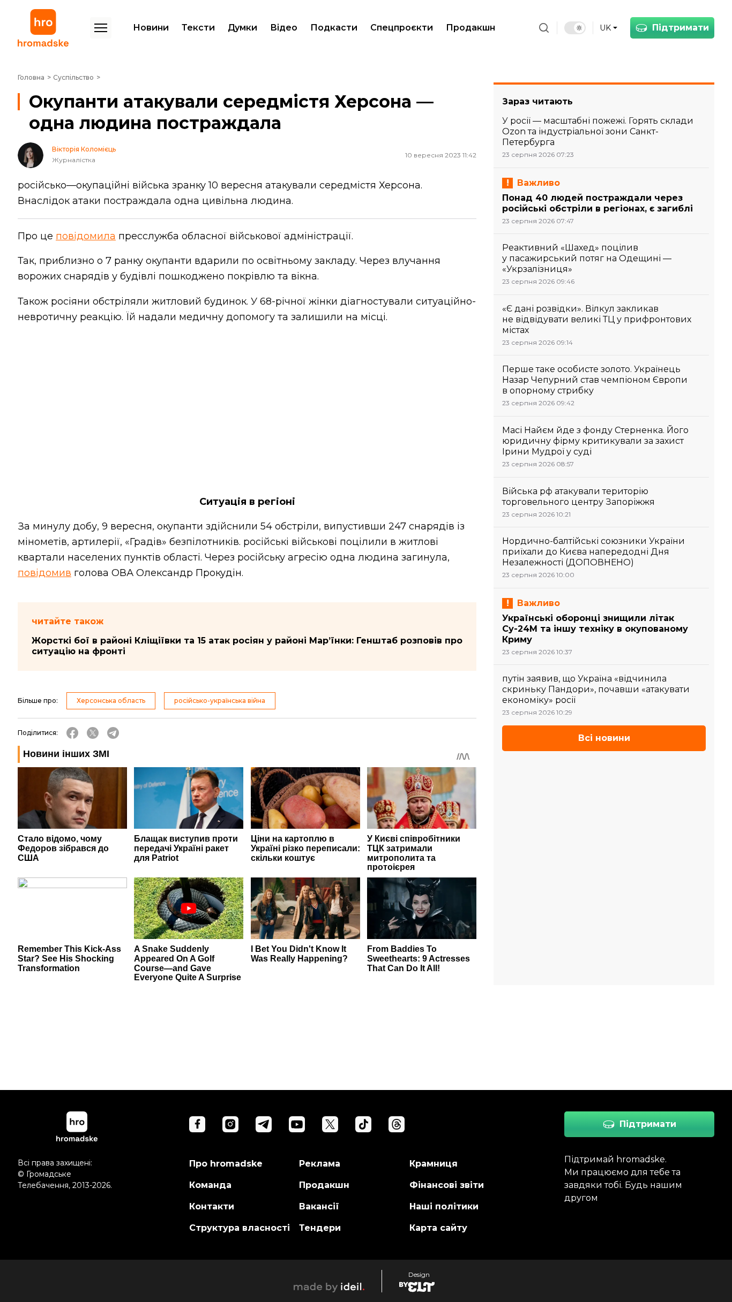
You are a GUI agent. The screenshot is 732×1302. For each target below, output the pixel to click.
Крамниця (433, 1164)
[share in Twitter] (93, 733)
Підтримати (680, 27)
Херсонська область (111, 701)
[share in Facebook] (72, 733)
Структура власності (239, 1228)
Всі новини (604, 738)
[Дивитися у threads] (397, 1124)
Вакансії (319, 1206)
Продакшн (470, 27)
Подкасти (333, 27)
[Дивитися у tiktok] (363, 1124)
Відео (283, 27)
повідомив (44, 573)
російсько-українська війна (219, 701)
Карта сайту (438, 1228)
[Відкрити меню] (100, 28)
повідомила (86, 236)
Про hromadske (226, 1164)
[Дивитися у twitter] (330, 1124)
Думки (242, 27)
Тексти (198, 27)
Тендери (320, 1228)
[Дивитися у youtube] (297, 1124)
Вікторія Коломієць (84, 149)
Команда (210, 1185)
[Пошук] (544, 28)
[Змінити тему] (575, 27)
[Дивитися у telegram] (264, 1124)
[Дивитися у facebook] (197, 1124)
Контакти (211, 1206)
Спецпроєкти (401, 27)
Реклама (319, 1164)
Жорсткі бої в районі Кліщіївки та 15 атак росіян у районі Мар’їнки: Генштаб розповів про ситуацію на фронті (247, 645)
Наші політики (444, 1206)
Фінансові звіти (446, 1185)
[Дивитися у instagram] (230, 1124)
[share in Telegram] (113, 733)
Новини (151, 27)
